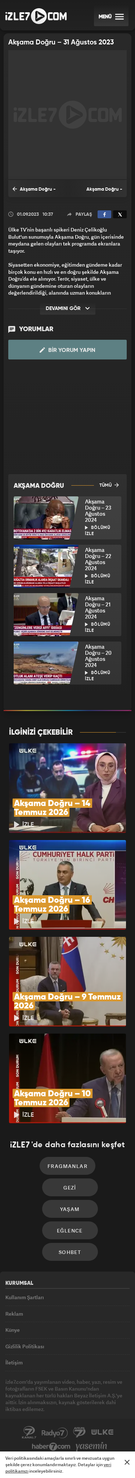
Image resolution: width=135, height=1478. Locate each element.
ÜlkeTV (102, 1432)
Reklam (14, 1313)
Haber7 (51, 1446)
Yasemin (91, 1446)
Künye (12, 1329)
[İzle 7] (36, 16)
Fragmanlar (67, 1166)
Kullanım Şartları (24, 1297)
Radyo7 (55, 1432)
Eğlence (70, 1230)
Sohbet (70, 1252)
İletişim (14, 1362)
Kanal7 (29, 1432)
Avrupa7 (79, 1432)
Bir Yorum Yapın (71, 350)
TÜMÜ (106, 485)
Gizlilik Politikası (24, 1346)
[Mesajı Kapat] (127, 1462)
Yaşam (70, 1209)
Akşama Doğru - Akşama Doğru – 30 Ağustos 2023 (34, 192)
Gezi (69, 1187)
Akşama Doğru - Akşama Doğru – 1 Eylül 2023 (97, 192)
